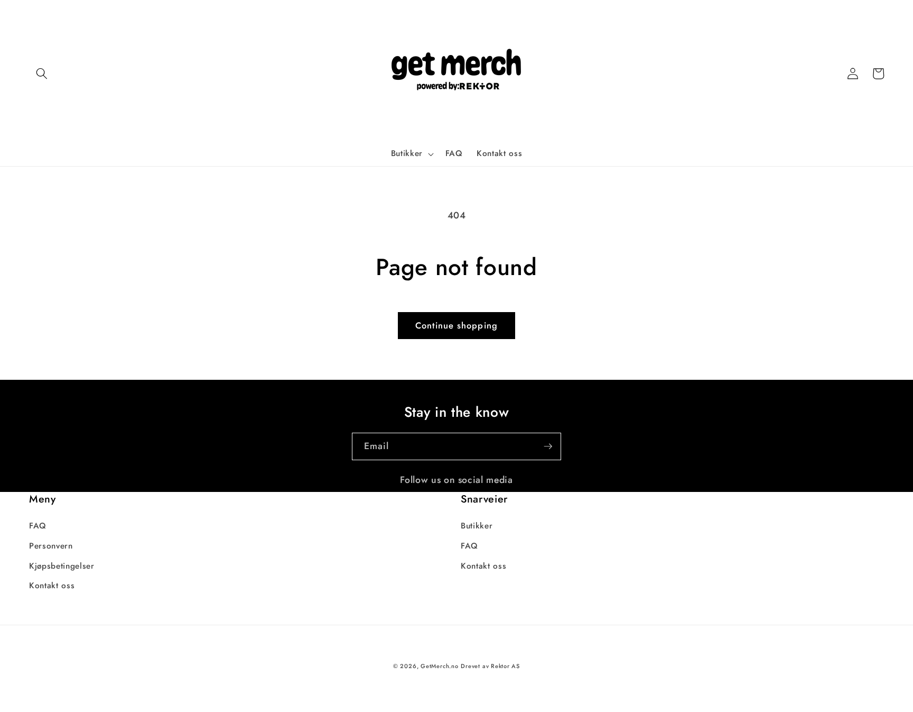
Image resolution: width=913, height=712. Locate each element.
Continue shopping (456, 325)
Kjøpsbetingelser (62, 566)
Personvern (51, 546)
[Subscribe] (548, 446)
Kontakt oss (51, 585)
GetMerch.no (439, 666)
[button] (41, 73)
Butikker (476, 526)
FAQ (37, 526)
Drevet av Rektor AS (490, 666)
